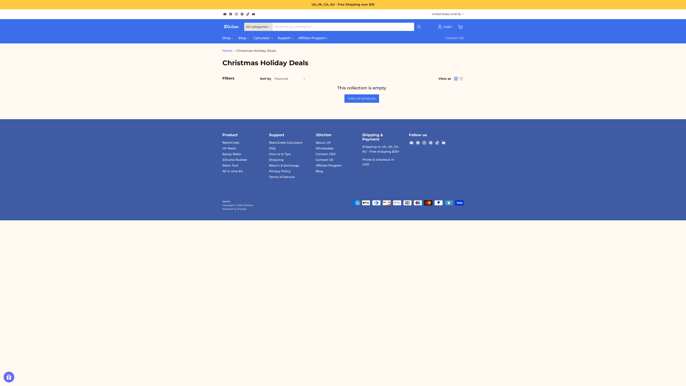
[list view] (461, 78)
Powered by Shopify (234, 208)
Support (284, 38)
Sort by (265, 78)
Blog (242, 38)
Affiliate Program (312, 38)
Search (226, 201)
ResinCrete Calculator (286, 142)
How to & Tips (280, 154)
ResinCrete (230, 142)
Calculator (262, 38)
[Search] (419, 27)
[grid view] (455, 78)
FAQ (272, 148)
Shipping (276, 160)
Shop (227, 38)
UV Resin (229, 148)
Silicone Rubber (234, 160)
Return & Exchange (284, 165)
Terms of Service (282, 177)
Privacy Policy (280, 171)
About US (323, 142)
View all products (362, 98)
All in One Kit (232, 171)
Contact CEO (325, 154)
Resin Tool (230, 165)
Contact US (455, 38)
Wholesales (325, 148)
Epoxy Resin (231, 154)
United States (446, 14)
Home (227, 51)
